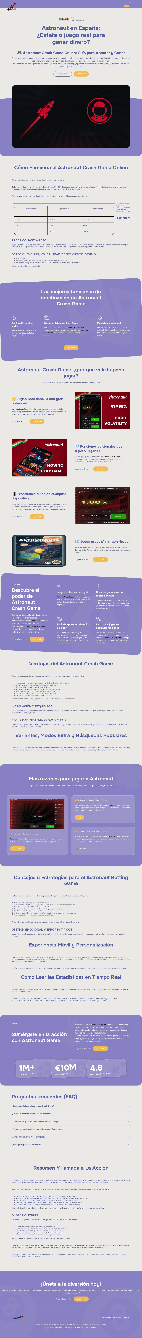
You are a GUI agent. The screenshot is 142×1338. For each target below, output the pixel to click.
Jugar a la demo (18, 421)
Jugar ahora (81, 74)
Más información (62, 74)
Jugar (79, 817)
